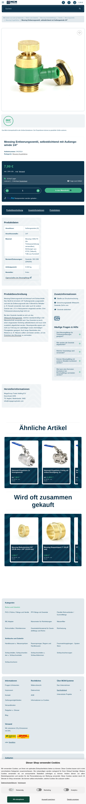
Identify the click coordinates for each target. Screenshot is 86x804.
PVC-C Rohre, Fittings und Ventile (15, 613)
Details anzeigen (72, 799)
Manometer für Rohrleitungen (43, 621)
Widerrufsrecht (37, 685)
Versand (22, 174)
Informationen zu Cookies (41, 700)
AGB (32, 695)
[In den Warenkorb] (3, 29)
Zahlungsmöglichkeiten (14, 700)
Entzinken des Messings (35, 340)
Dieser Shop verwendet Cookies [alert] (43, 760)
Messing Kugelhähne (21, 156)
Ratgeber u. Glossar (12, 710)
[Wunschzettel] (68, 2)
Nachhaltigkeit (62, 690)
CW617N (37, 241)
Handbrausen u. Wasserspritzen (11, 644)
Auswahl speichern (47, 799)
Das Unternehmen (64, 685)
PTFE (29, 251)
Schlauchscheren (11, 662)
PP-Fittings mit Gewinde (40, 612)
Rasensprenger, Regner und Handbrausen (42, 644)
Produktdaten (58, 212)
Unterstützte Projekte (65, 694)
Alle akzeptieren (18, 799)
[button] (63, 2)
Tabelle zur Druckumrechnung (69, 298)
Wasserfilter (61, 621)
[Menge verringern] (7, 192)
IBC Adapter (10, 621)
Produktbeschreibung (15, 212)
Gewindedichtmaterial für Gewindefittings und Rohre (42, 629)
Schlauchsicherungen (65, 652)
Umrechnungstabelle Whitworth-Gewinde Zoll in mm (66, 304)
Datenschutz (36, 690)
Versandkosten (11, 705)
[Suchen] (79, 8)
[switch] (10, 789)
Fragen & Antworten (13, 685)
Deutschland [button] (24, 183)
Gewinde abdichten (64, 309)
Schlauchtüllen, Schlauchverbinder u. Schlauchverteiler (16, 653)
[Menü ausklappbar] (3, 1)
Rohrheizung (62, 628)
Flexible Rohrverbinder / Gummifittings (66, 613)
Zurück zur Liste (11, 18)
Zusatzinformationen (38, 212)
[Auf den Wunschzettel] (79, 35)
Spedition (13, 742)
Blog (7, 715)
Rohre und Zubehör (13, 607)
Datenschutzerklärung (10, 783)
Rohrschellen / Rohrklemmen (16, 628)
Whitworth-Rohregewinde (14, 320)
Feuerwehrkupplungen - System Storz (68, 644)
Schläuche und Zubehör (15, 638)
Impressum (9, 690)
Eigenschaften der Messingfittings (19, 277)
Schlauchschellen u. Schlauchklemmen (38, 653)
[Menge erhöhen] (38, 192)
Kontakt (8, 695)
